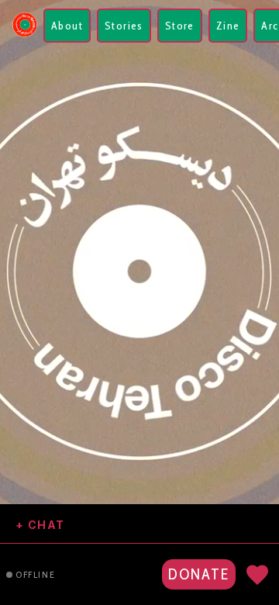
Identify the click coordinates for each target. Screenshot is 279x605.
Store (180, 26)
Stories (124, 26)
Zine (228, 26)
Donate (198, 574)
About (67, 26)
